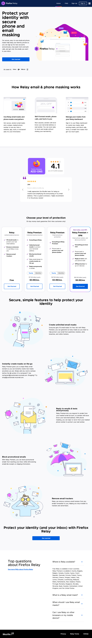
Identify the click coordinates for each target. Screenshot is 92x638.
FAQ (66, 3)
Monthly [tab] (61, 273)
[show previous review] (69, 189)
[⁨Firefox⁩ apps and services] (89, 3)
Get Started (80, 286)
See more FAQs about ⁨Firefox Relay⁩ (20, 569)
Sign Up (74, 3)
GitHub (85, 634)
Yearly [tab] (54, 273)
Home (58, 3)
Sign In (83, 3)
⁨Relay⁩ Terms (74, 634)
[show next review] (23, 189)
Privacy (63, 634)
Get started (16, 59)
